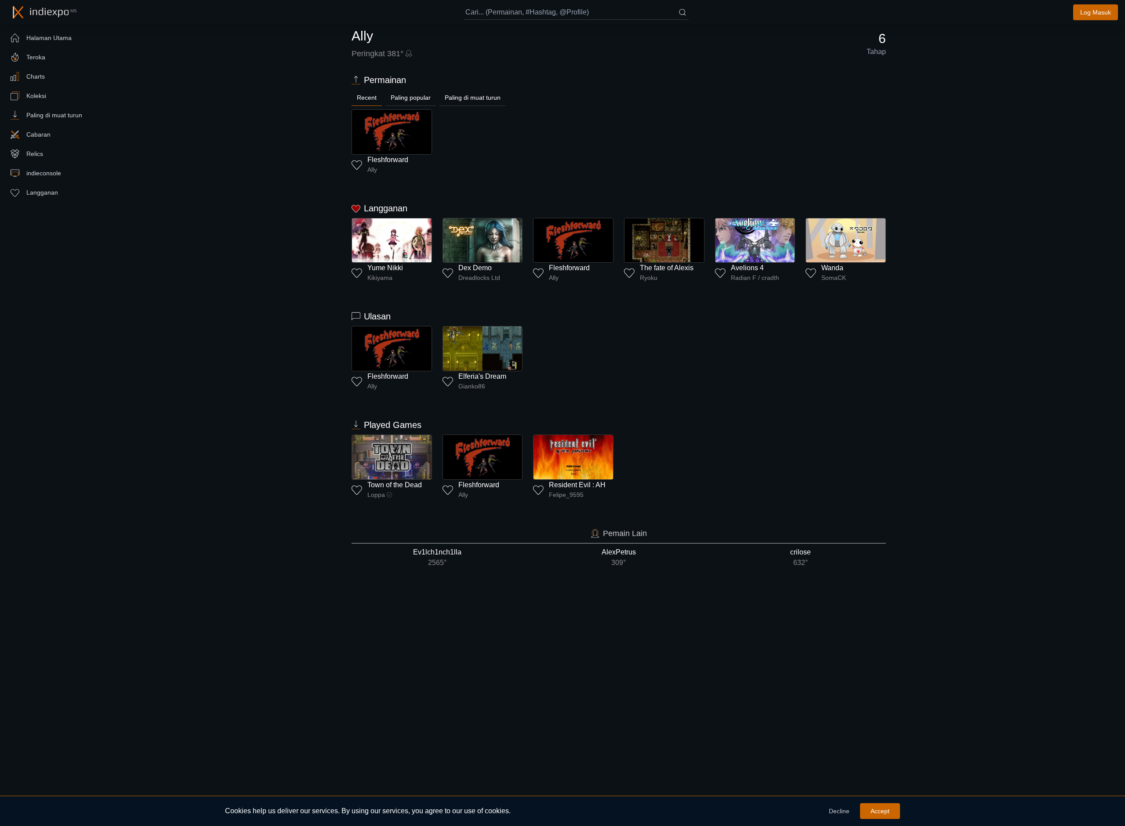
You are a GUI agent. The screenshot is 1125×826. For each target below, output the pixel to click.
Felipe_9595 (566, 494)
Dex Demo (475, 268)
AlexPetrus (619, 557)
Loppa (376, 494)
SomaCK (833, 277)
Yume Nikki (385, 268)
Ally (372, 169)
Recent (367, 97)
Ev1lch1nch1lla (437, 557)
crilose (800, 557)
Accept (880, 811)
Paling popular (411, 97)
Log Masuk (1095, 12)
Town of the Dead (394, 485)
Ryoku (648, 277)
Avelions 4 (747, 268)
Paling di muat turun (473, 97)
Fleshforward (387, 159)
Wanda (832, 268)
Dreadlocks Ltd (479, 277)
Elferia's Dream (482, 376)
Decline (839, 811)
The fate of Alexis (666, 268)
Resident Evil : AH (577, 485)
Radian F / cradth (755, 277)
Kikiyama (379, 277)
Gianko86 (471, 386)
